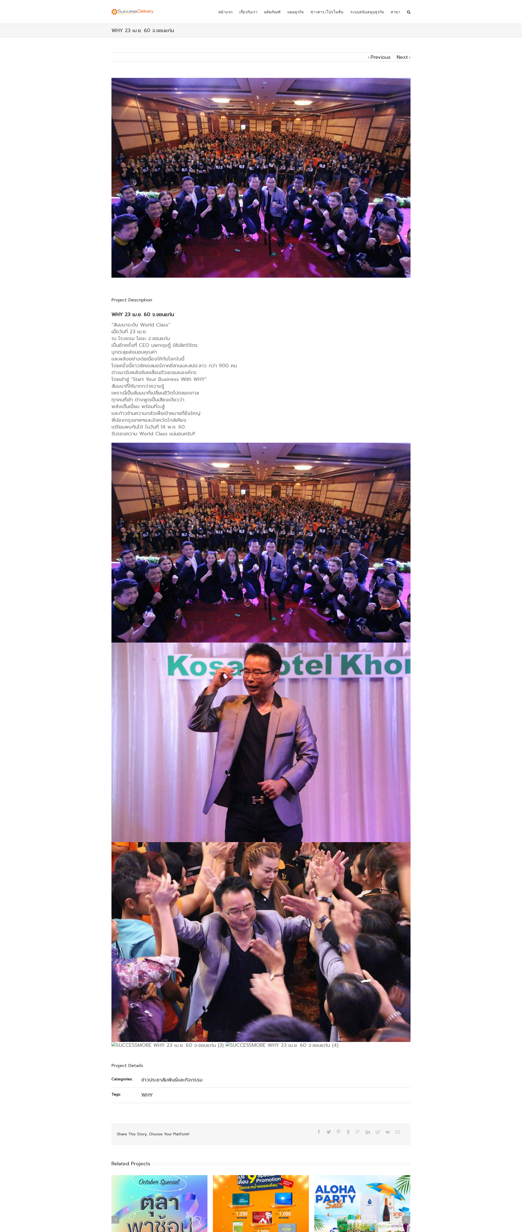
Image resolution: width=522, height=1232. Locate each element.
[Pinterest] (338, 1132)
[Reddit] (377, 1132)
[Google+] (358, 1132)
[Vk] (387, 1132)
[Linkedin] (368, 1132)
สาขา (395, 12)
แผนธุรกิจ (295, 12)
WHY (147, 1095)
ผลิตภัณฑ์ (272, 12)
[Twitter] (329, 1132)
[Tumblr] (348, 1132)
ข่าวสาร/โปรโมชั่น (326, 12)
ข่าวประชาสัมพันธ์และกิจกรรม (172, 1080)
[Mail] (397, 1132)
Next (402, 57)
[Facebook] (319, 1132)
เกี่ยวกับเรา (248, 12)
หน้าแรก (225, 12)
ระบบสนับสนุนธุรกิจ (367, 12)
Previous (381, 57)
